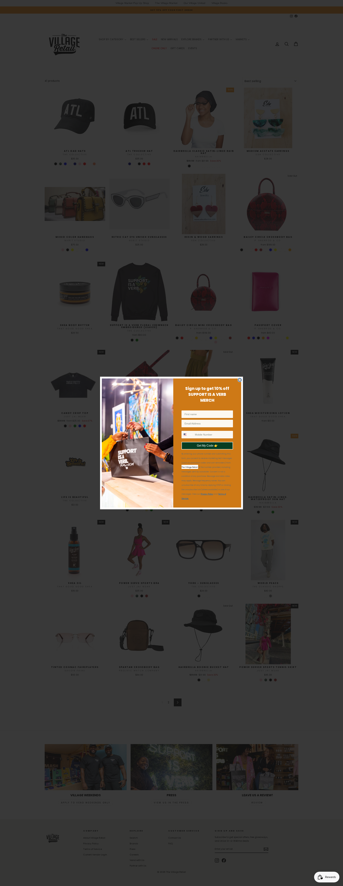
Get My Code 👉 (207, 445)
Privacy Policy (207, 494)
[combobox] (187, 434)
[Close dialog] (240, 380)
